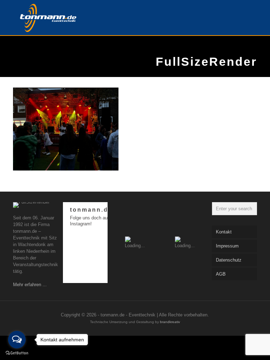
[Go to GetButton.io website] (17, 353)
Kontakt (224, 231)
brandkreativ (170, 322)
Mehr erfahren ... (30, 284)
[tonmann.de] (48, 17)
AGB (221, 274)
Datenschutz (229, 260)
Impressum (227, 246)
